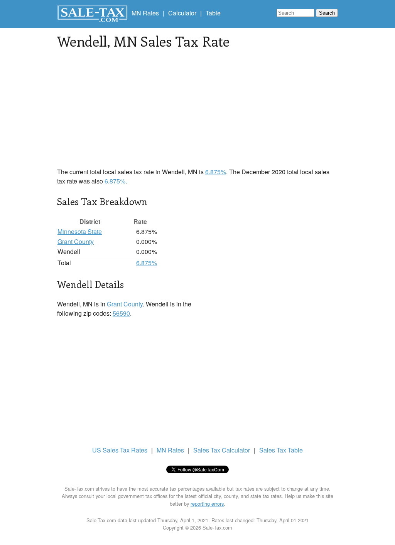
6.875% (215, 171)
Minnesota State (79, 231)
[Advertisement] (197, 113)
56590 (121, 313)
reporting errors (207, 503)
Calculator (182, 12)
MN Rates (145, 12)
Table (213, 12)
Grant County (75, 241)
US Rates (119, 450)
